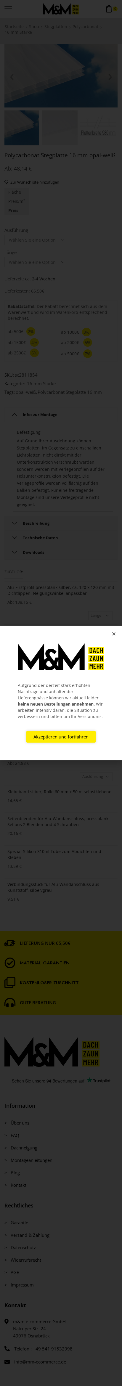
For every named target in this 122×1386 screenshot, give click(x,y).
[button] (114, 634)
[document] (61, 693)
